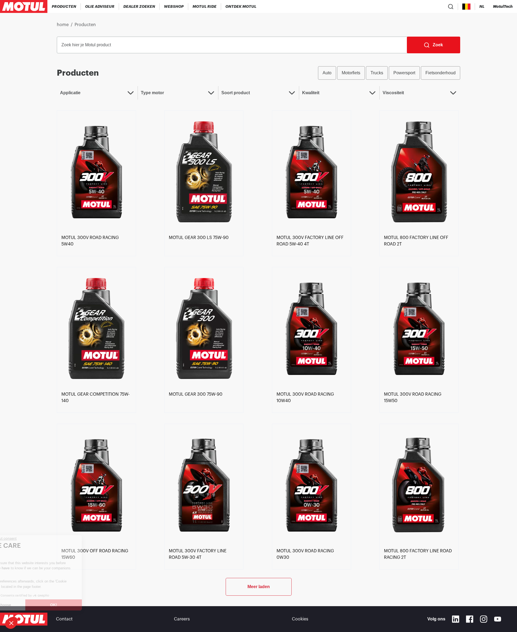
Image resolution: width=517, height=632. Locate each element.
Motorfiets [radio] (351, 73)
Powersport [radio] (404, 73)
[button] (11, 622)
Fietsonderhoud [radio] (440, 73)
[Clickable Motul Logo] (23, 6)
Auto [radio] (327, 73)
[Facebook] (469, 619)
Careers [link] (182, 619)
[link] (174, 6)
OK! (90, 605)
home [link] (63, 25)
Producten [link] (85, 25)
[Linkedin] (455, 619)
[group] (389, 73)
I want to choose (34, 605)
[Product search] (451, 6)
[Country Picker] (466, 6)
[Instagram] (483, 619)
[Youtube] (497, 619)
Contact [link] (64, 619)
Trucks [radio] (377, 73)
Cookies (300, 619)
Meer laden (258, 586)
